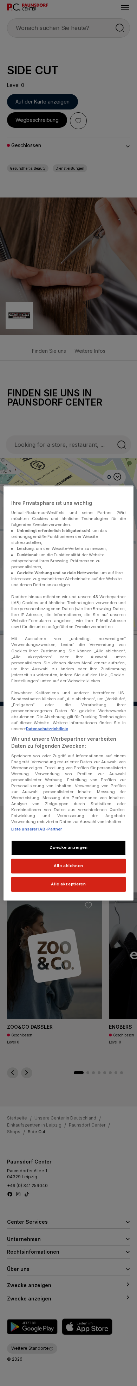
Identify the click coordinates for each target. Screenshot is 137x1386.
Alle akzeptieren (68, 884)
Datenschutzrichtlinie (47, 729)
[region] (69, 693)
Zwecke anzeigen (69, 847)
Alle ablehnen (68, 865)
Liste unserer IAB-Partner (36, 829)
